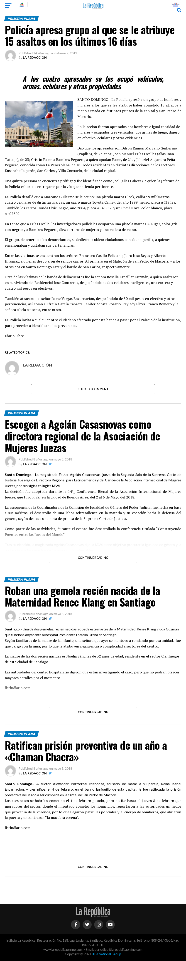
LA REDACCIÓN (35, 57)
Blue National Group (106, 954)
